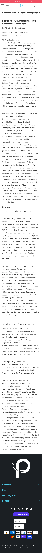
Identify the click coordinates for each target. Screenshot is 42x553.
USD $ (17, 527)
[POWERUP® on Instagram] (19, 509)
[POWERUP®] (21, 5)
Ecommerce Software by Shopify (21, 548)
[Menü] (1, 5)
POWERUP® (12, 545)
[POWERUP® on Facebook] (15, 509)
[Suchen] (34, 5)
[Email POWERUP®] (11, 509)
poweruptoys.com (26, 49)
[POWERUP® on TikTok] (23, 509)
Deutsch (18, 521)
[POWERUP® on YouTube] (31, 509)
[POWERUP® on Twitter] (27, 509)
